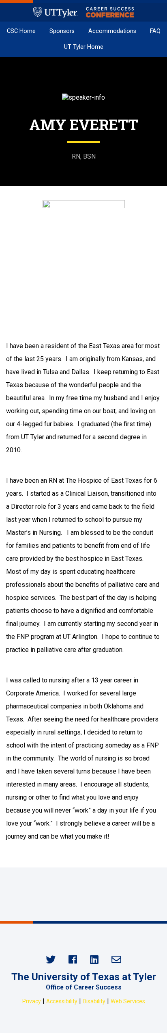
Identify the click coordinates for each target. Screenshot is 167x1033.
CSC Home (21, 31)
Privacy (31, 1001)
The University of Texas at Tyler (83, 977)
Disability (94, 1001)
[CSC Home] (83, 12)
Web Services (128, 1001)
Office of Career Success (84, 987)
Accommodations (112, 31)
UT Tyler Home (83, 47)
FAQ (155, 31)
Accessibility (61, 1001)
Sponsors (62, 31)
